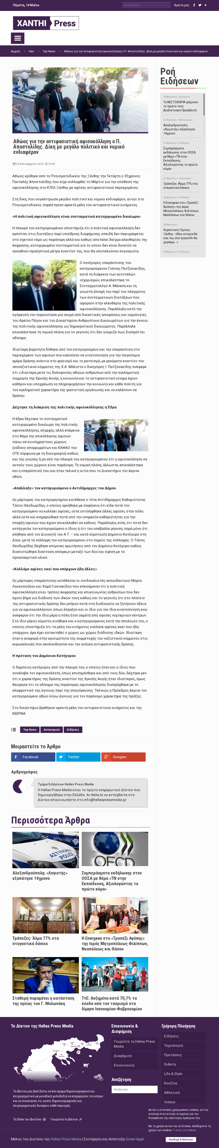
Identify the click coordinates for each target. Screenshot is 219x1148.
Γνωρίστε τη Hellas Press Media (134, 1043)
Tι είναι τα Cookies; (184, 1130)
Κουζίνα (170, 1083)
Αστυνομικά (52, 729)
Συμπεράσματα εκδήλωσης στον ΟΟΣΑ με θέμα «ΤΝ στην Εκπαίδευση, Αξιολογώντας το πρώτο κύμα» (112, 881)
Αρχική (15, 51)
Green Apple (135, 1139)
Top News (49, 51)
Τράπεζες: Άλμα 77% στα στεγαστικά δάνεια (35, 941)
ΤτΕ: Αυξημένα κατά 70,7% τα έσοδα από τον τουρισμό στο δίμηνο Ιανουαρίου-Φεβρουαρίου (112, 1003)
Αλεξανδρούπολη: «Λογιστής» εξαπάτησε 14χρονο (39, 875)
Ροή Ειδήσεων (179, 76)
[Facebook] (194, 5)
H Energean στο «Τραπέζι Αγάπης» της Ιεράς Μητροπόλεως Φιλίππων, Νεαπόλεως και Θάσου (115, 943)
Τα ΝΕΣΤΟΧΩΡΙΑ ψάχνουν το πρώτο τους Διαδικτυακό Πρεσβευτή (180, 103)
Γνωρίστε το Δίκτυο (64, 1119)
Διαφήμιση (123, 1056)
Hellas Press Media (66, 1139)
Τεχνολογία (173, 1045)
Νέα (31, 51)
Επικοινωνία (124, 1065)
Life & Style (173, 1074)
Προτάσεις (173, 1055)
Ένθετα (170, 1064)
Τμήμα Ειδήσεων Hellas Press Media (66, 784)
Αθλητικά (172, 1092)
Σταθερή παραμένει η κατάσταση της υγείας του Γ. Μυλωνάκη (43, 1001)
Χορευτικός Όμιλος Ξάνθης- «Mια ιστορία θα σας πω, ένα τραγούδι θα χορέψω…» (180, 233)
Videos (169, 1102)
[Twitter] (200, 5)
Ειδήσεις (73, 729)
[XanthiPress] (46, 22)
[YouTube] (206, 5)
